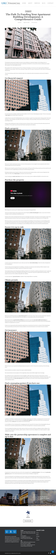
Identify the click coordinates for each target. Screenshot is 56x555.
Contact (37, 539)
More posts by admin (28, 520)
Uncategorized (28, 11)
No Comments (34, 22)
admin (20, 22)
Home (37, 532)
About (37, 534)
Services (37, 536)
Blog (37, 538)
